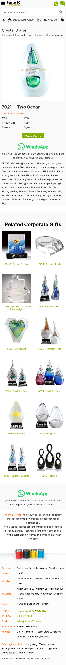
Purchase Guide (42, 578)
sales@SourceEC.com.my (30, 621)
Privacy (45, 604)
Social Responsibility (28, 593)
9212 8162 (41, 610)
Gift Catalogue (56, 588)
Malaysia (29, 648)
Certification (23, 573)
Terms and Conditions (28, 604)
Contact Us (41, 588)
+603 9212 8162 (25, 616)
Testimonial (41, 568)
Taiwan (42, 644)
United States (8, 652)
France (30, 652)
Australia (40, 648)
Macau (20, 648)
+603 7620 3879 (25, 610)
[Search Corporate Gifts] (61, 12)
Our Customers (56, 568)
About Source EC (25, 588)
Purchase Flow (24, 578)
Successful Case (25, 568)
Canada (21, 652)
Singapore (51, 648)
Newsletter (46, 593)
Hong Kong (31, 644)
